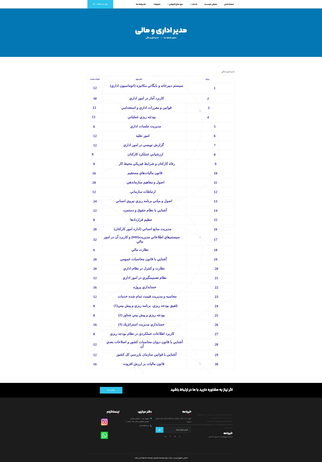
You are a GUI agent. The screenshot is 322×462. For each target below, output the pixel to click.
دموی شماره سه (169, 37)
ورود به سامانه (102, 4)
